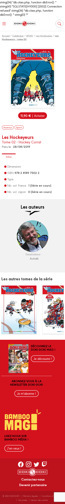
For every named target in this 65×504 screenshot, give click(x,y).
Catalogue (18, 35)
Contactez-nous (33, 479)
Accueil (6, 35)
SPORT (29, 35)
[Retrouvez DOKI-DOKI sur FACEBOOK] (21, 464)
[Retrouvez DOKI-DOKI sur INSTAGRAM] (28, 464)
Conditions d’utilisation (52, 495)
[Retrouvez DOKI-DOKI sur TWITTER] (36, 464)
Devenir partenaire (33, 484)
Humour (7, 127)
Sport (19, 127)
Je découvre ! (43, 358)
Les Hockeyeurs (44, 35)
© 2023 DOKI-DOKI (11, 495)
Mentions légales (30, 495)
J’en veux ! (14, 448)
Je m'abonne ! (26, 393)
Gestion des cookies (39, 500)
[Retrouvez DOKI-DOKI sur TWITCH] (44, 464)
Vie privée (22, 500)
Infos (9, 156)
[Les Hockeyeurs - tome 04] (20, 309)
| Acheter (33, 115)
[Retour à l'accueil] (24, 23)
